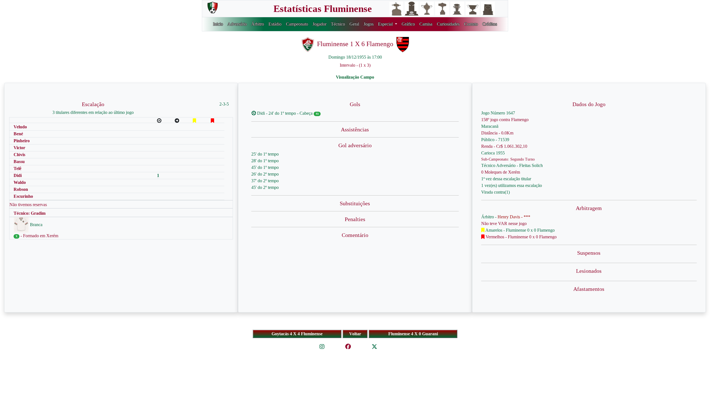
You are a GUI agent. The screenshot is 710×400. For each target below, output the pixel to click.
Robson (21, 189)
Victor (19, 147)
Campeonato (297, 24)
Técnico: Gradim (29, 213)
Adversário (237, 24)
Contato (471, 24)
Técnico (338, 24)
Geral (354, 24)
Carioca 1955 (493, 153)
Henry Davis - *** (514, 216)
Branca (35, 224)
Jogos (369, 24)
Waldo (20, 182)
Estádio (275, 24)
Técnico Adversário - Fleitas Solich (512, 165)
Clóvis (19, 154)
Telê (17, 168)
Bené (18, 133)
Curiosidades (448, 24)
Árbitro (257, 24)
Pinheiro (22, 140)
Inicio (218, 24)
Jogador (319, 24)
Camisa (425, 24)
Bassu (19, 161)
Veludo (20, 126)
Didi (18, 175)
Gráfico (408, 24)
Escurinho (23, 196)
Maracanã (489, 126)
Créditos (489, 24)
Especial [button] (386, 24)
